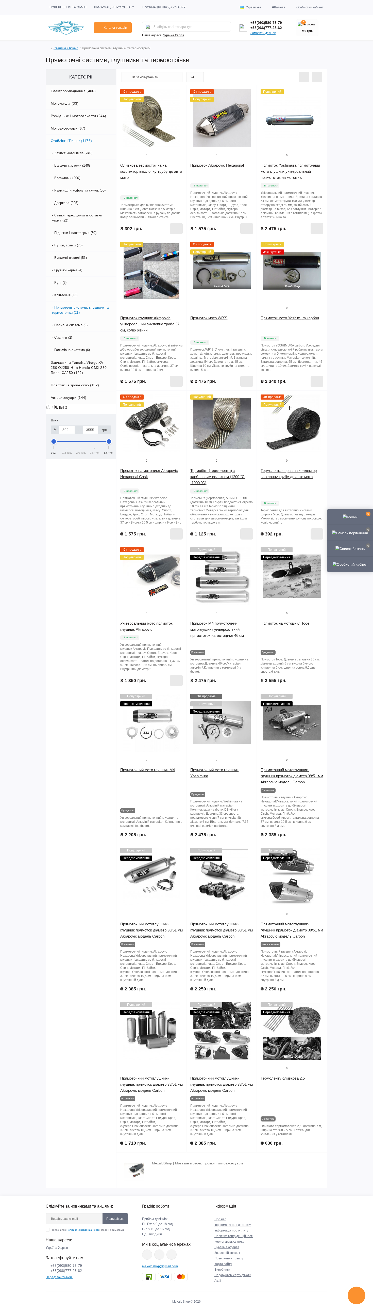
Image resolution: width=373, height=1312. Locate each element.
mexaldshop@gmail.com (160, 1266)
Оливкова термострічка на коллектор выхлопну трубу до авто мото (151, 171)
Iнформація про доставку (232, 1225)
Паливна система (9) (71, 325)
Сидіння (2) (63, 337)
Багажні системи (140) (72, 165)
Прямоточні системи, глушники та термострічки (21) (80, 310)
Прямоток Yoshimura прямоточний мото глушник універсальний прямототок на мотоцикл (290, 171)
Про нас (220, 1219)
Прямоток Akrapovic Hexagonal (217, 165)
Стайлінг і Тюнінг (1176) (71, 141)
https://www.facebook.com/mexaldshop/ (147, 1255)
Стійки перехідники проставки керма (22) (77, 217)
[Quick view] (179, 93)
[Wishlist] (179, 102)
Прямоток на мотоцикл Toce (285, 623)
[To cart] (176, 228)
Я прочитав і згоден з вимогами (88, 1229)
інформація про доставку (163, 7)
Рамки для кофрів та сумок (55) (80, 190)
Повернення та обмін (68, 7)
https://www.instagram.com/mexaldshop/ (159, 1255)
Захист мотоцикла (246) (73, 153)
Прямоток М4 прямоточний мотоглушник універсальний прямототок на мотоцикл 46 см (217, 629)
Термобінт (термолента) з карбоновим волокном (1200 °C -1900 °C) (217, 476)
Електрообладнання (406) (73, 91)
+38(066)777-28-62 (266, 28)
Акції (217, 1281)
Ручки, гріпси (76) (68, 245)
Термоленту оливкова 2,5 (283, 1078)
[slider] (53, 441)
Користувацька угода (229, 1241)
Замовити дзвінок (263, 33)
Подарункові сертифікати (232, 1275)
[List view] (304, 77)
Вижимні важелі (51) (70, 258)
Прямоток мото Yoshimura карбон (290, 318)
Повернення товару (228, 1258)
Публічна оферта (226, 1247)
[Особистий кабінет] (350, 564)
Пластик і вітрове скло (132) (75, 385)
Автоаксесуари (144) (69, 398)
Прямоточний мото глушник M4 (147, 770)
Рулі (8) (60, 282)
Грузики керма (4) (68, 270)
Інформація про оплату (114, 7)
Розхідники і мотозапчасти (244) (78, 116)
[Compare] (179, 112)
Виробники (222, 1269)
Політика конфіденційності (82, 1229)
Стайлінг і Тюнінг (66, 48)
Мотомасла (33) (64, 103)
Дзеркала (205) (66, 203)
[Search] (147, 27)
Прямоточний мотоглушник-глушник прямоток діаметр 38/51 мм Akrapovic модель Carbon (292, 776)
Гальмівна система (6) (72, 350)
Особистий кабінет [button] (310, 7)
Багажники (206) (67, 178)
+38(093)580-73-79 (266, 23)
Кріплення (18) (65, 295)
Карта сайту (223, 1264)
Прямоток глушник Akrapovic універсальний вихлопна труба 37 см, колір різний (149, 324)
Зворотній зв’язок (227, 1253)
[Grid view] (317, 77)
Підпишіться (115, 1219)
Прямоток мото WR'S (208, 318)
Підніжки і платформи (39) (75, 233)
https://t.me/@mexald (171, 1255)
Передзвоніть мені (59, 1277)
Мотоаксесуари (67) (68, 128)
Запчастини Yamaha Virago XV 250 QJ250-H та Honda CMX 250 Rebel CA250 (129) (79, 367)
